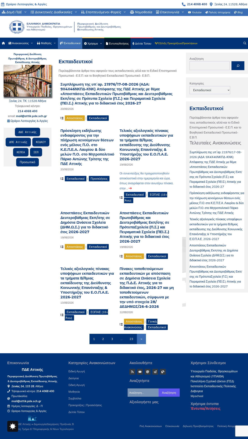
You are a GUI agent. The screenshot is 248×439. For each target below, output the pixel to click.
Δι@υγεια (197, 391)
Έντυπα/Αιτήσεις (205, 408)
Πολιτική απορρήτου (229, 426)
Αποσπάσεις (75, 118)
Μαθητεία (74, 391)
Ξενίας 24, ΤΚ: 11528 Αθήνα (27, 101)
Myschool (197, 396)
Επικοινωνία (169, 12)
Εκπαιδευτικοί (71, 43)
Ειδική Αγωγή (76, 371)
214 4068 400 (197, 4)
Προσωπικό (27, 162)
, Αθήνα (27, 386)
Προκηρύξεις (76, 405)
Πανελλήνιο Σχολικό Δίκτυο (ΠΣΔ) (212, 381)
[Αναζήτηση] (237, 65)
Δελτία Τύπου (142, 43)
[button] (245, 43)
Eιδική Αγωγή (76, 385)
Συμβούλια (74, 398)
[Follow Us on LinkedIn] (140, 372)
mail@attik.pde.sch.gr (26, 401)
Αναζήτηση (197, 59)
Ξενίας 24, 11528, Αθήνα (230, 4)
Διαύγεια (73, 378)
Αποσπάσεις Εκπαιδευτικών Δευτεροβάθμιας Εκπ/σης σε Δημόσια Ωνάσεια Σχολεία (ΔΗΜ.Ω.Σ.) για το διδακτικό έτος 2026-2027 (85, 222)
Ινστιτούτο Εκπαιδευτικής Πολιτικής (213, 386)
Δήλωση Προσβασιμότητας (198, 426)
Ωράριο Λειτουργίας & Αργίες (26, 4)
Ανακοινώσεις (20, 43)
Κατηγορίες (197, 83)
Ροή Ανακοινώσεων (151, 426)
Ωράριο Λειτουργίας (23, 411)
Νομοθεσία (143, 12)
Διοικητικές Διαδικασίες (53, 12)
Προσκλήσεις (99, 178)
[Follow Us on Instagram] (132, 372)
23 (131, 339)
